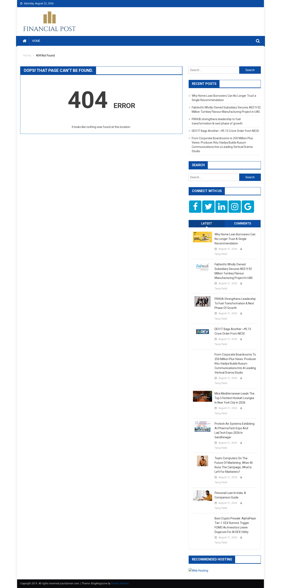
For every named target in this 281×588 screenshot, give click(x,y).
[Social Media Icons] (195, 206)
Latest (206, 223)
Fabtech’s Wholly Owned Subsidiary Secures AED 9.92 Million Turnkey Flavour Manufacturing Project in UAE (234, 271)
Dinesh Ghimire (120, 583)
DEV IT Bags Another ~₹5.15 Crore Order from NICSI (225, 130)
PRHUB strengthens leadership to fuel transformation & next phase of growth (235, 303)
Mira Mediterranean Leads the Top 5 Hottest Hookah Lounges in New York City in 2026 (234, 398)
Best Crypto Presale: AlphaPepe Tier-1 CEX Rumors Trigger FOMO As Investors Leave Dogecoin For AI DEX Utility (235, 525)
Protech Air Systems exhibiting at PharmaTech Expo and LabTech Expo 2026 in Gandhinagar (234, 430)
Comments (242, 223)
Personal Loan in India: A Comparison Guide (230, 495)
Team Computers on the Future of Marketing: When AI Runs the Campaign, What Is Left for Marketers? (234, 465)
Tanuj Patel (221, 254)
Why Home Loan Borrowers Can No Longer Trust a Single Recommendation (235, 239)
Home (36, 41)
